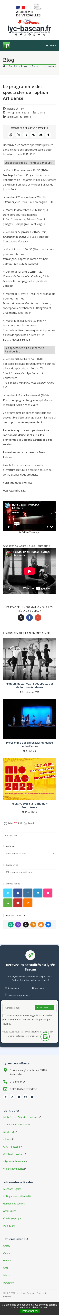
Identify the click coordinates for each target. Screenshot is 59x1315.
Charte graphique (12, 1218)
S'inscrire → (44, 1007)
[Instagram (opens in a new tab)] (34, 34)
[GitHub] (7, 902)
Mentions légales (12, 1188)
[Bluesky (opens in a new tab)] (21, 34)
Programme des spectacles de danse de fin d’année (29, 744)
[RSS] (27, 902)
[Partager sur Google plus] (38, 617)
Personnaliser (30, 1311)
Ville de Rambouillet (13, 1168)
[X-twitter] (12, 1096)
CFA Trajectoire (11, 1146)
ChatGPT (11, 135)
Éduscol (7, 1139)
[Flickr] (47, 893)
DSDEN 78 (9, 1131)
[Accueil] (4, 66)
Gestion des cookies (14, 1203)
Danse (41, 112)
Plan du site (9, 1225)
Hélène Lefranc (16, 108)
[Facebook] (17, 893)
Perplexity (18, 135)
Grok (26, 135)
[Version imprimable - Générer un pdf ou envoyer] (19, 823)
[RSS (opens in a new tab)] (43, 34)
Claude (33, 135)
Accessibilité (9, 1210)
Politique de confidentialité (17, 1196)
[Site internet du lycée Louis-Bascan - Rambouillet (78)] (29, 28)
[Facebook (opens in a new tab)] (30, 34)
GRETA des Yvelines (13, 1154)
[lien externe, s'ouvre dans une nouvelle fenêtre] (29, 10)
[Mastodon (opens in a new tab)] (16, 34)
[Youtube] (17, 902)
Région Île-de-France (14, 1161)
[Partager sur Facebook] (29, 617)
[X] (7, 893)
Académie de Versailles (15, 1124)
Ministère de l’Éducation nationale (21, 1117)
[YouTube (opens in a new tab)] (39, 34)
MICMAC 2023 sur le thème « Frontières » (30, 805)
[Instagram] (27, 893)
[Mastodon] (5, 1096)
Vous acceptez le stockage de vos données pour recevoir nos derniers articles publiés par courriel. (27, 1019)
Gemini (48, 135)
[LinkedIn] (37, 893)
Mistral (41, 135)
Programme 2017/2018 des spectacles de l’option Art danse (29, 685)
